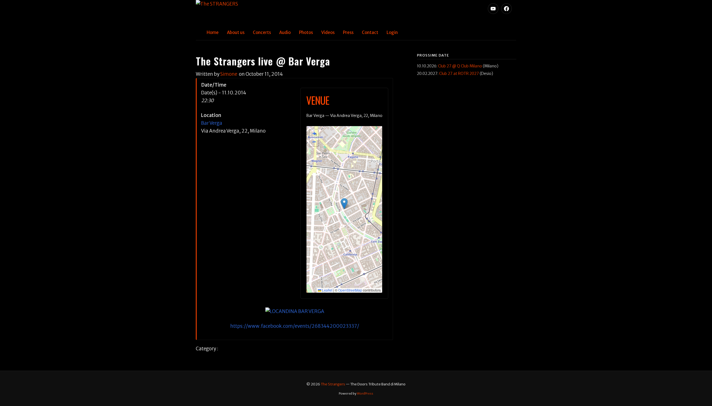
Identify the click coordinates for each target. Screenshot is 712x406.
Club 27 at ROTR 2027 (459, 73)
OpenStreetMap (350, 290)
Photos (306, 32)
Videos (328, 32)
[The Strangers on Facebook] (506, 8)
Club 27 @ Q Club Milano (460, 66)
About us (235, 32)
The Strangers (333, 384)
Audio (285, 32)
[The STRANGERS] (356, 12)
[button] (344, 203)
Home (213, 32)
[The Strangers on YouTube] (493, 8)
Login (392, 32)
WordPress (365, 393)
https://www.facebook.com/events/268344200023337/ (294, 326)
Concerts (262, 32)
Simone (228, 74)
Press (348, 32)
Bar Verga (211, 123)
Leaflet (326, 290)
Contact (370, 32)
